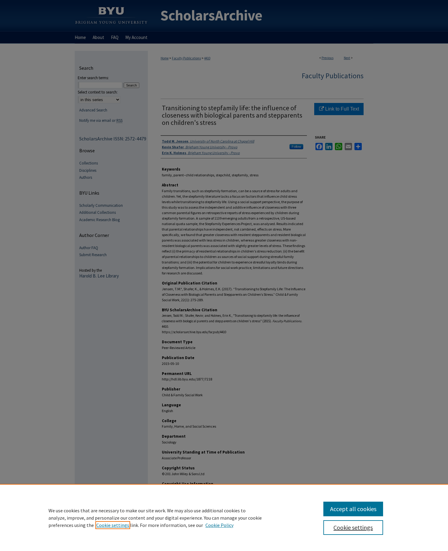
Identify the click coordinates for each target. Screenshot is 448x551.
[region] (224, 517)
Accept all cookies (353, 509)
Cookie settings (112, 525)
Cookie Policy (219, 525)
